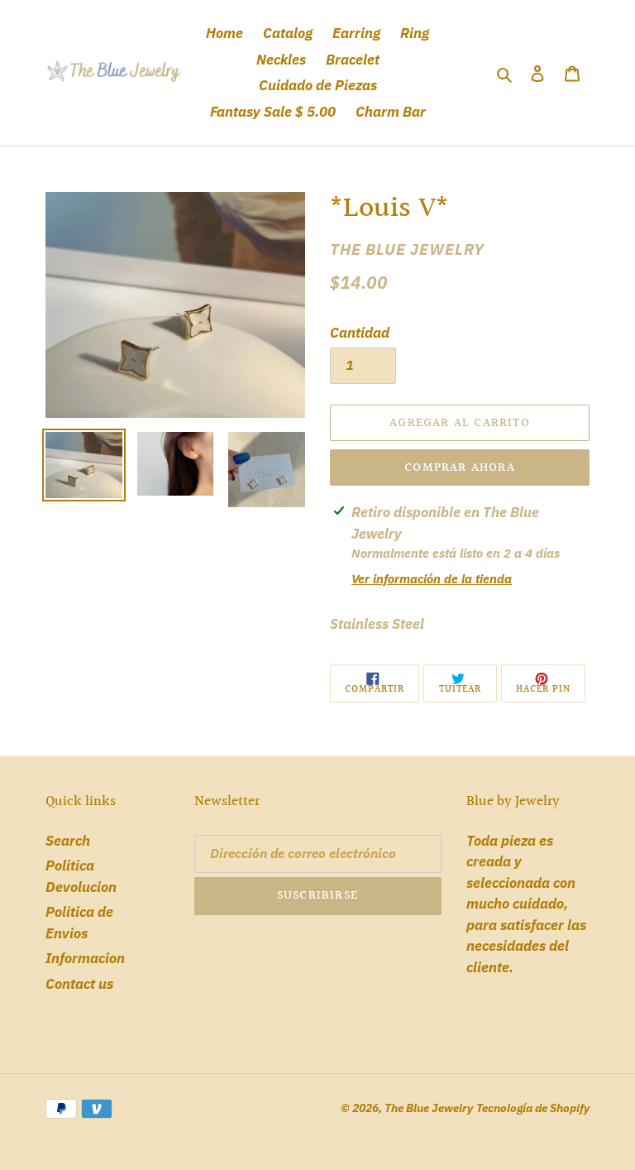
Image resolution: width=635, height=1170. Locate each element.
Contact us (79, 984)
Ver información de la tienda (431, 579)
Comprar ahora (459, 467)
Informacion (85, 958)
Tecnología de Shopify (533, 1107)
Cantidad (359, 333)
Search (67, 841)
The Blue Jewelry (428, 1107)
